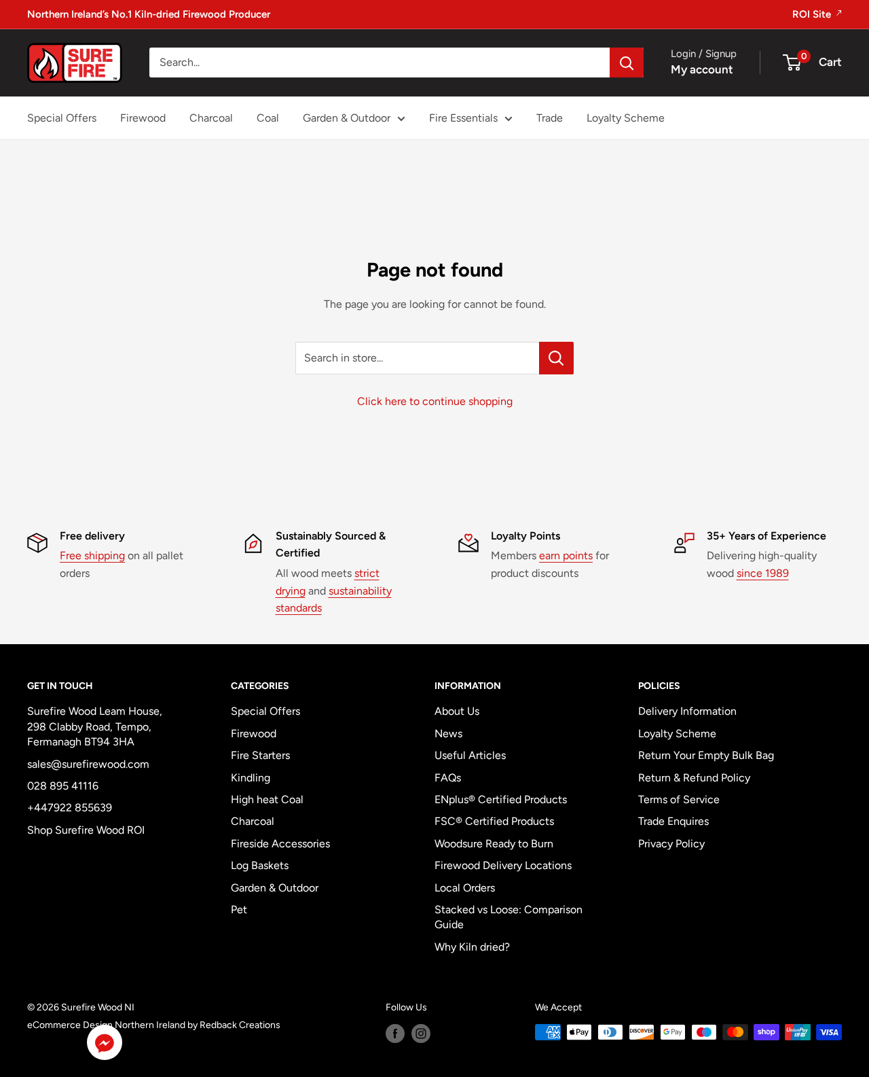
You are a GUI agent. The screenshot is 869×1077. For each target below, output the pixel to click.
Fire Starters (260, 755)
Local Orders (464, 887)
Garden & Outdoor (346, 117)
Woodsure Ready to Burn (493, 843)
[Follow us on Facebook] (395, 1033)
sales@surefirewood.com (88, 764)
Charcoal (211, 117)
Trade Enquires (673, 821)
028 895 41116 (62, 785)
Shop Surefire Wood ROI (86, 830)
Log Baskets (260, 865)
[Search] (627, 62)
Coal (268, 117)
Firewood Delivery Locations (503, 865)
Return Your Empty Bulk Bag (706, 755)
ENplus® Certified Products (500, 799)
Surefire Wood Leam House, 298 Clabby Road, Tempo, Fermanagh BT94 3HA (94, 726)
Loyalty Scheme (626, 117)
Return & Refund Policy (694, 777)
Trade (549, 117)
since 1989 (763, 573)
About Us (456, 711)
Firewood (143, 117)
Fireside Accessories (280, 843)
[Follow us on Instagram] (420, 1033)
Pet (239, 909)
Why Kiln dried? (472, 946)
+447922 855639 (69, 807)
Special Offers (61, 117)
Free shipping (92, 555)
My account (702, 69)
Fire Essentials (463, 117)
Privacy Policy (671, 843)
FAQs (447, 777)
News (448, 733)
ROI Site (813, 14)
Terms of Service (679, 799)
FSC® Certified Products (494, 821)
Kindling (250, 777)
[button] (104, 1045)
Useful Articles (470, 755)
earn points (566, 555)
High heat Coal (267, 799)
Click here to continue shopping (435, 401)
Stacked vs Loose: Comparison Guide (508, 917)
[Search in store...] (556, 358)
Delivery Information (687, 711)
